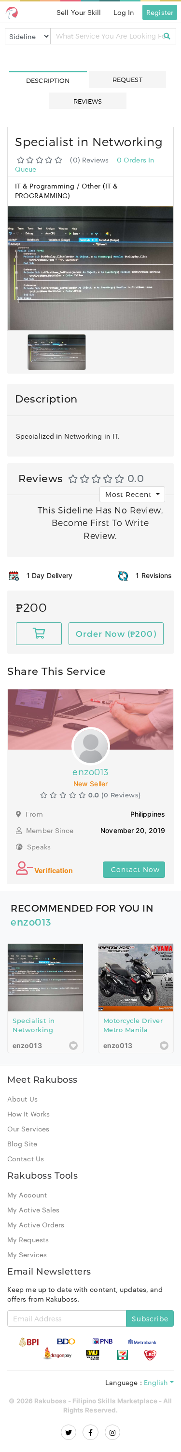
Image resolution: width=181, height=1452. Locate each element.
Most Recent (129, 494)
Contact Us (25, 1159)
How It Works (28, 1114)
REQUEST (127, 79)
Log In (124, 12)
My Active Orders (36, 1225)
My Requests (28, 1240)
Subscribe (150, 1319)
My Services (27, 1255)
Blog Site (22, 1144)
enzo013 (31, 922)
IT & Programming (46, 185)
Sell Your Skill (78, 12)
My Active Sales (33, 1210)
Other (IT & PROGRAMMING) (66, 190)
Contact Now (134, 870)
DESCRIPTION (48, 80)
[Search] (167, 36)
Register (159, 12)
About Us (22, 1099)
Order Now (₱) (116, 634)
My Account (27, 1195)
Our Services (28, 1129)
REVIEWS (87, 101)
